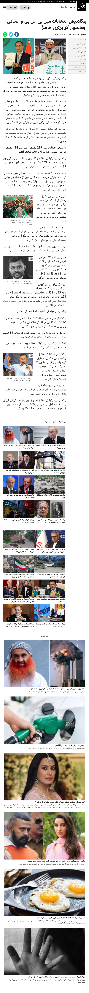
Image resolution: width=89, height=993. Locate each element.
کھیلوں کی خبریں (80, 55)
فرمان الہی (69, 1)
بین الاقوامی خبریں (73, 34)
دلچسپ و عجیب (80, 67)
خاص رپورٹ (81, 71)
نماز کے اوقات (58, 1)
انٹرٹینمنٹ (82, 59)
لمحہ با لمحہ (81, 39)
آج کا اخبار (25, 7)
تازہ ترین (72, 7)
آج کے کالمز (13, 7)
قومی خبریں (81, 43)
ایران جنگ (64, 7)
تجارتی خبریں (81, 51)
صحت (83, 63)
